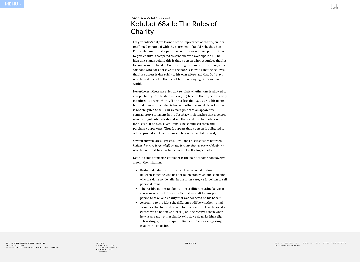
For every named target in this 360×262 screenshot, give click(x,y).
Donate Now (190, 243)
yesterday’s (145, 42)
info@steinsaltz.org (105, 245)
